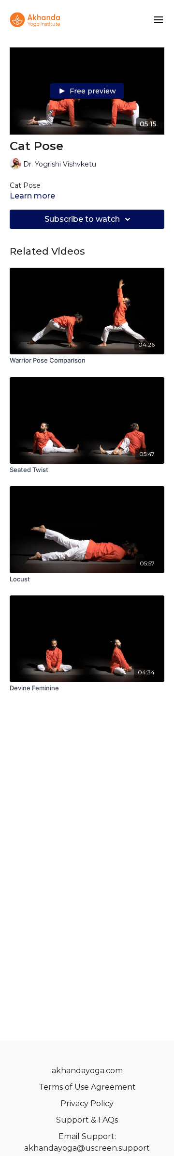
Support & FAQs (87, 1120)
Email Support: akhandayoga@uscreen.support (87, 1142)
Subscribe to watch (82, 219)
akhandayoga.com (87, 1070)
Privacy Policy (87, 1103)
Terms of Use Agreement (87, 1087)
